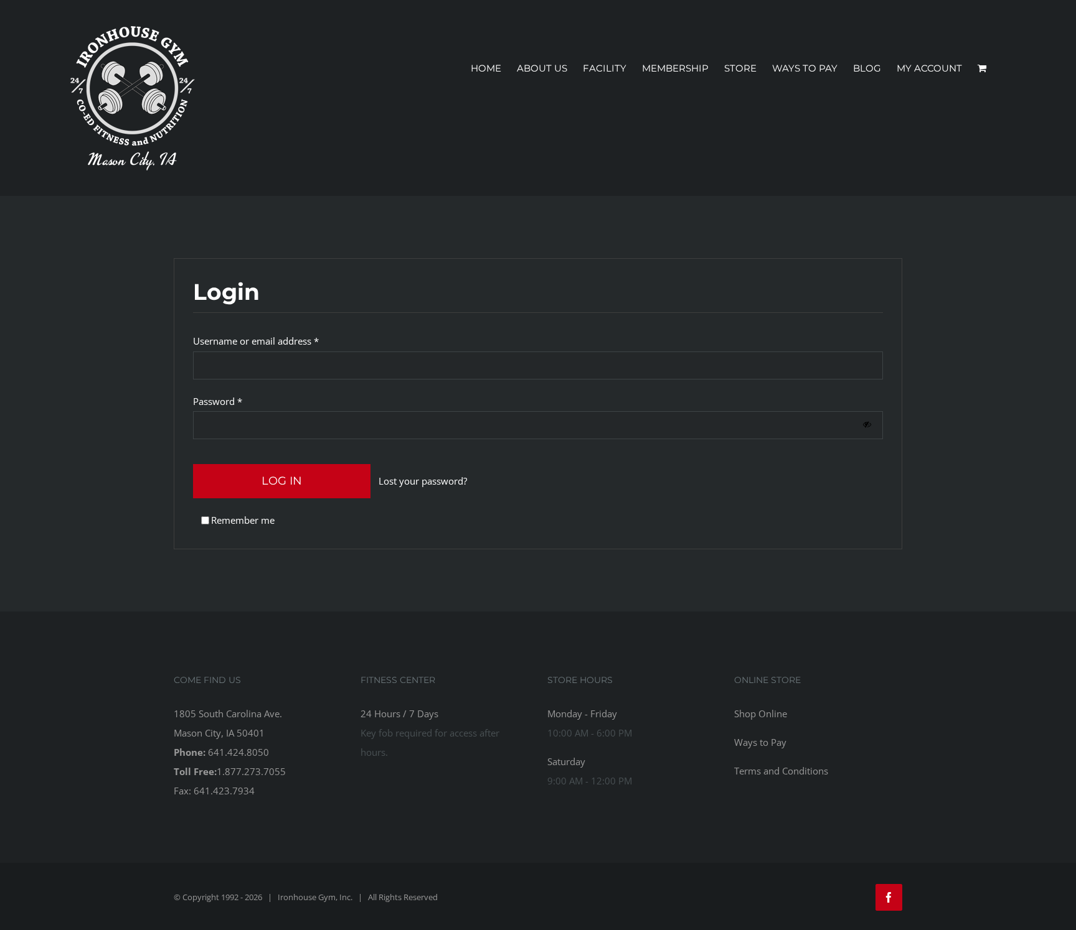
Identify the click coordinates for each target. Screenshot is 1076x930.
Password (217, 401)
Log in (282, 481)
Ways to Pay (760, 742)
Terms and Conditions (781, 771)
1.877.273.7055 (251, 771)
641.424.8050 (238, 752)
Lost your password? (423, 481)
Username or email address (256, 341)
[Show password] (867, 424)
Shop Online (760, 713)
